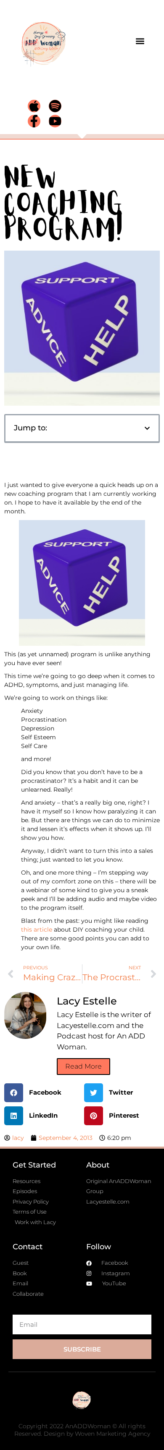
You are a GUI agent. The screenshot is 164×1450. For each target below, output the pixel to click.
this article (36, 929)
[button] (140, 41)
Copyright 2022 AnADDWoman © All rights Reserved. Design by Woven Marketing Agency (82, 1429)
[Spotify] (55, 106)
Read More (83, 1066)
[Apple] (34, 106)
